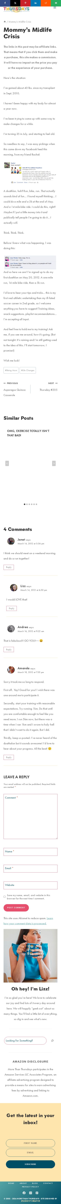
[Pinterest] (37, 1193)
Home (11, 1183)
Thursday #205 (48, 387)
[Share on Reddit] (46, 3)
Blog (35, 1183)
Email (9, 868)
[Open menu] (54, 7)
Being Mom (11, 370)
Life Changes (27, 370)
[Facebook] (24, 1193)
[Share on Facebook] (5, 3)
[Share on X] (15, 3)
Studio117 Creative (30, 1201)
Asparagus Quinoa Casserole (14, 389)
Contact (48, 1183)
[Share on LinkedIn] (35, 3)
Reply (8, 567)
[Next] (54, 463)
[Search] (52, 1041)
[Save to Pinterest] (25, 3)
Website (9, 885)
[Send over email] (56, 3)
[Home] (5, 21)
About (23, 1183)
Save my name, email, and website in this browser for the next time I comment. (28, 897)
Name (10, 851)
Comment (11, 797)
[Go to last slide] (7, 463)
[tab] (24, 504)
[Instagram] (30, 1193)
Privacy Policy (30, 1187)
